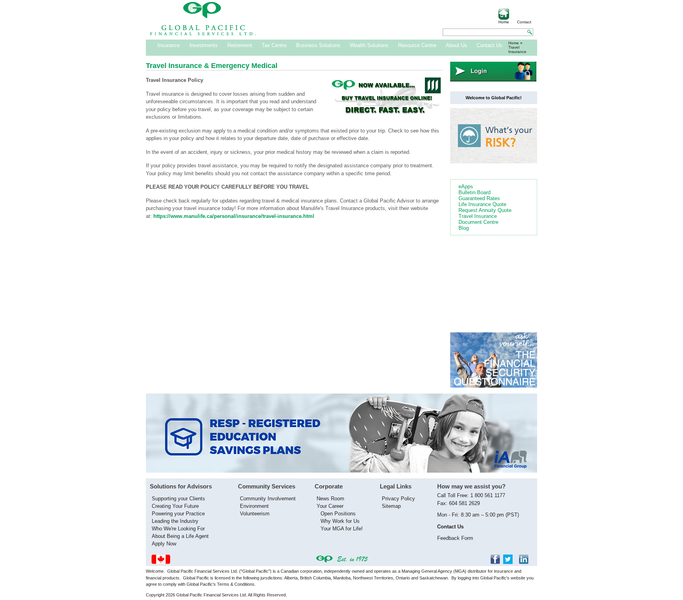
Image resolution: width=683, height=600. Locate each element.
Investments (203, 45)
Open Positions (338, 514)
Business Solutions (318, 45)
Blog (463, 228)
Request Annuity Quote (484, 210)
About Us (456, 45)
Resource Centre (417, 45)
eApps (465, 186)
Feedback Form (455, 538)
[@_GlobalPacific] (510, 562)
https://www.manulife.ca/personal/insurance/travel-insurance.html (233, 216)
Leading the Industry (175, 521)
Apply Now (164, 544)
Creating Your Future (175, 506)
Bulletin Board (474, 192)
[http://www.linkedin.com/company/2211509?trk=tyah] (526, 562)
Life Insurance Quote (482, 204)
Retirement (239, 45)
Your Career (330, 506)
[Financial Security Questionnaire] (493, 386)
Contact (524, 22)
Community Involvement (268, 499)
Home (503, 22)
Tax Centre (274, 45)
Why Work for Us (340, 521)
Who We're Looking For (178, 529)
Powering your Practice (178, 514)
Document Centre (478, 222)
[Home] (203, 34)
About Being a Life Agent (180, 536)
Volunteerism (255, 514)
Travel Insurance (477, 216)
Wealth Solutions (369, 45)
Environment (254, 506)
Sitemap (391, 506)
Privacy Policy (398, 499)
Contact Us (489, 45)
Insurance (168, 45)
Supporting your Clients (178, 499)
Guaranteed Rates (479, 198)
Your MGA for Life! (342, 529)
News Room (330, 499)
